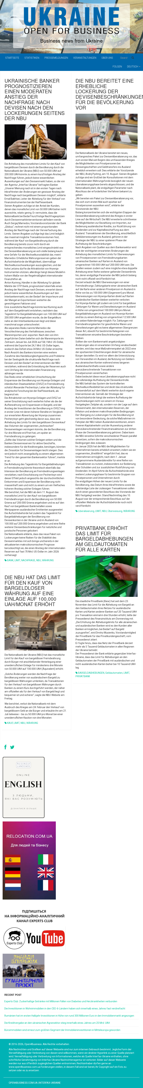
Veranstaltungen (84, 57)
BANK (10, 560)
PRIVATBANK (83, 676)
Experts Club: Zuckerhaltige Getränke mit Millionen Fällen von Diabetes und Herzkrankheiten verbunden (60, 1001)
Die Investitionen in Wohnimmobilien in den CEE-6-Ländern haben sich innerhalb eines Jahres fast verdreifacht (64, 1008)
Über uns (107, 57)
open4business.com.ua (23, 1082)
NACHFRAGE (28, 560)
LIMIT (17, 560)
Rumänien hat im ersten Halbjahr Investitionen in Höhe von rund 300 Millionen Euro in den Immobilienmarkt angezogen (69, 1015)
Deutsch (133, 66)
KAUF (10, 723)
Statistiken (31, 57)
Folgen (117, 66)
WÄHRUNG (48, 560)
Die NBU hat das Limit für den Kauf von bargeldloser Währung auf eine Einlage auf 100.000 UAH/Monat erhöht (32, 590)
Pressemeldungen (56, 57)
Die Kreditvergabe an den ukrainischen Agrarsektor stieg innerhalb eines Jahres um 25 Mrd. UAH (57, 1022)
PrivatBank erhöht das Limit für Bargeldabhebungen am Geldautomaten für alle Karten (104, 538)
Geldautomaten (114, 672)
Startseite (12, 57)
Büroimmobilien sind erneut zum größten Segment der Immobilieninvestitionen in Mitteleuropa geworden (62, 1030)
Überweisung (115, 511)
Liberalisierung (86, 511)
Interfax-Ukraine (50, 1082)
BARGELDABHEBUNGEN (91, 672)
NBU (38, 560)
